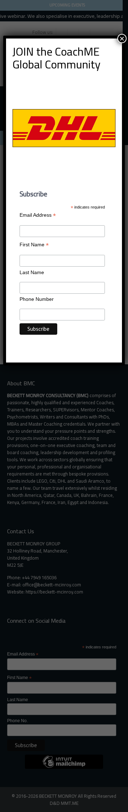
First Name (34, 244)
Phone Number (37, 299)
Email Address (38, 215)
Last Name (32, 272)
